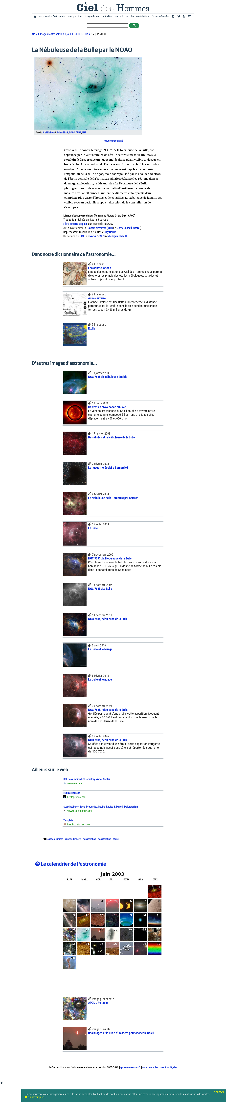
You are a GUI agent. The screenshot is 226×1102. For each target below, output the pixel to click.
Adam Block (62, 132)
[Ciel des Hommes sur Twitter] (178, 16)
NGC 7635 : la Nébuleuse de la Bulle (110, 558)
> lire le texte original (75, 223)
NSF (84, 132)
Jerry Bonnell (124, 228)
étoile (116, 839)
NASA (93, 236)
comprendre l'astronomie (52, 16)
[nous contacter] (189, 16)
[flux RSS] (184, 16)
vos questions (75, 16)
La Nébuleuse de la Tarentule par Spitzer (113, 498)
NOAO (72, 132)
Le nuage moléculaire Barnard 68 (108, 467)
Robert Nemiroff (97, 228)
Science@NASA (160, 16)
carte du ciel (121, 16)
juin (86, 34)
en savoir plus (35, 1097)
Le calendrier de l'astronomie (73, 864)
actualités (108, 16)
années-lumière (55, 839)
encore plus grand (113, 140)
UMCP (136, 228)
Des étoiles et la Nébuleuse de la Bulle (111, 437)
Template (68, 820)
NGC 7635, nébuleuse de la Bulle (108, 619)
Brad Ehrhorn (49, 132)
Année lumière (97, 298)
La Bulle (93, 528)
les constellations (140, 16)
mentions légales (168, 1067)
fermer (219, 1092)
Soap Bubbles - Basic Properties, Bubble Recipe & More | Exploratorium (100, 806)
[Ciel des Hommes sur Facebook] (173, 16)
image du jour (93, 16)
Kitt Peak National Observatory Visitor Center (86, 779)
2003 (78, 34)
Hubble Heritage (71, 792)
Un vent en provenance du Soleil (107, 407)
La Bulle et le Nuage (100, 649)
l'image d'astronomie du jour (55, 34)
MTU (110, 228)
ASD (83, 236)
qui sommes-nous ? (130, 1067)
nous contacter (150, 1067)
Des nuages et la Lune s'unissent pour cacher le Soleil (121, 1033)
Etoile (91, 328)
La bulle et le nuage (100, 679)
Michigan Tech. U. (117, 236)
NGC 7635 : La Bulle (100, 589)
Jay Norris (110, 232)
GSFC (101, 236)
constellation (89, 839)
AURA (78, 132)
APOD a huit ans (98, 1003)
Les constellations (99, 268)
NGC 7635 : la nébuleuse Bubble (107, 377)
